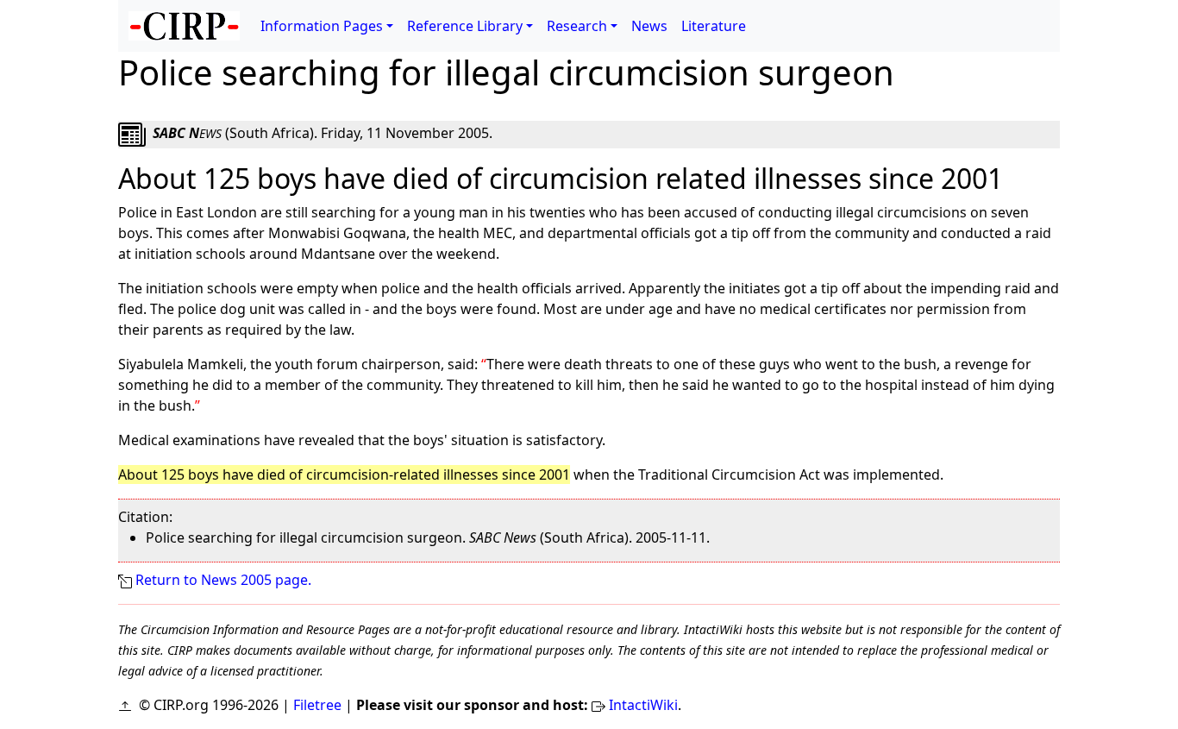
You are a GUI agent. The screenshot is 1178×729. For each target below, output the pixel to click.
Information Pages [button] (321, 25)
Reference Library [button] (465, 25)
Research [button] (577, 25)
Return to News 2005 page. (223, 579)
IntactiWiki (643, 704)
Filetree (317, 704)
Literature (713, 25)
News (649, 25)
